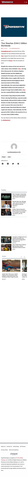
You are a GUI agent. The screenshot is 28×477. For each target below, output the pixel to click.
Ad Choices (22, 446)
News (2, 40)
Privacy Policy (4, 450)
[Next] (24, 256)
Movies (14, 242)
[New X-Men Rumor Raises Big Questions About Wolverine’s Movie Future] (6, 247)
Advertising (16, 446)
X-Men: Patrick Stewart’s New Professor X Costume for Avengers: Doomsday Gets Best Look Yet (19, 211)
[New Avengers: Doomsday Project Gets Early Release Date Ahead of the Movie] (6, 196)
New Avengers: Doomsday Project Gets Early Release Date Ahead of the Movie (19, 195)
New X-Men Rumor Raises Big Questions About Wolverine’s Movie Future (19, 246)
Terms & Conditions (13, 450)
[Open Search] (24, 2)
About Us (3, 446)
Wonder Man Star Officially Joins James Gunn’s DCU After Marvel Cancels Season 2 (19, 203)
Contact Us (9, 446)
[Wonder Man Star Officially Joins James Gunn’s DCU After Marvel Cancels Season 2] (6, 204)
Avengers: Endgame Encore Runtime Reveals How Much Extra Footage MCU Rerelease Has (19, 239)
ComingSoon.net (6, 51)
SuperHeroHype (15, 48)
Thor (19, 68)
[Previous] (21, 256)
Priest (3, 157)
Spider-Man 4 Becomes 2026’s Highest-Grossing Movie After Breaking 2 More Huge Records (10, 275)
